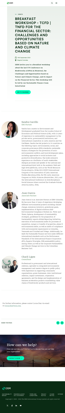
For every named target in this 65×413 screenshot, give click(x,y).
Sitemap (60, 394)
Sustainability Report (7, 394)
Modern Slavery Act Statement (19, 394)
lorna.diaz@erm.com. (13, 306)
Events (20, 14)
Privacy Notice (43, 394)
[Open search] (52, 3)
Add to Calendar (23, 92)
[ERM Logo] (10, 3)
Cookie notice (52, 394)
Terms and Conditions (33, 394)
